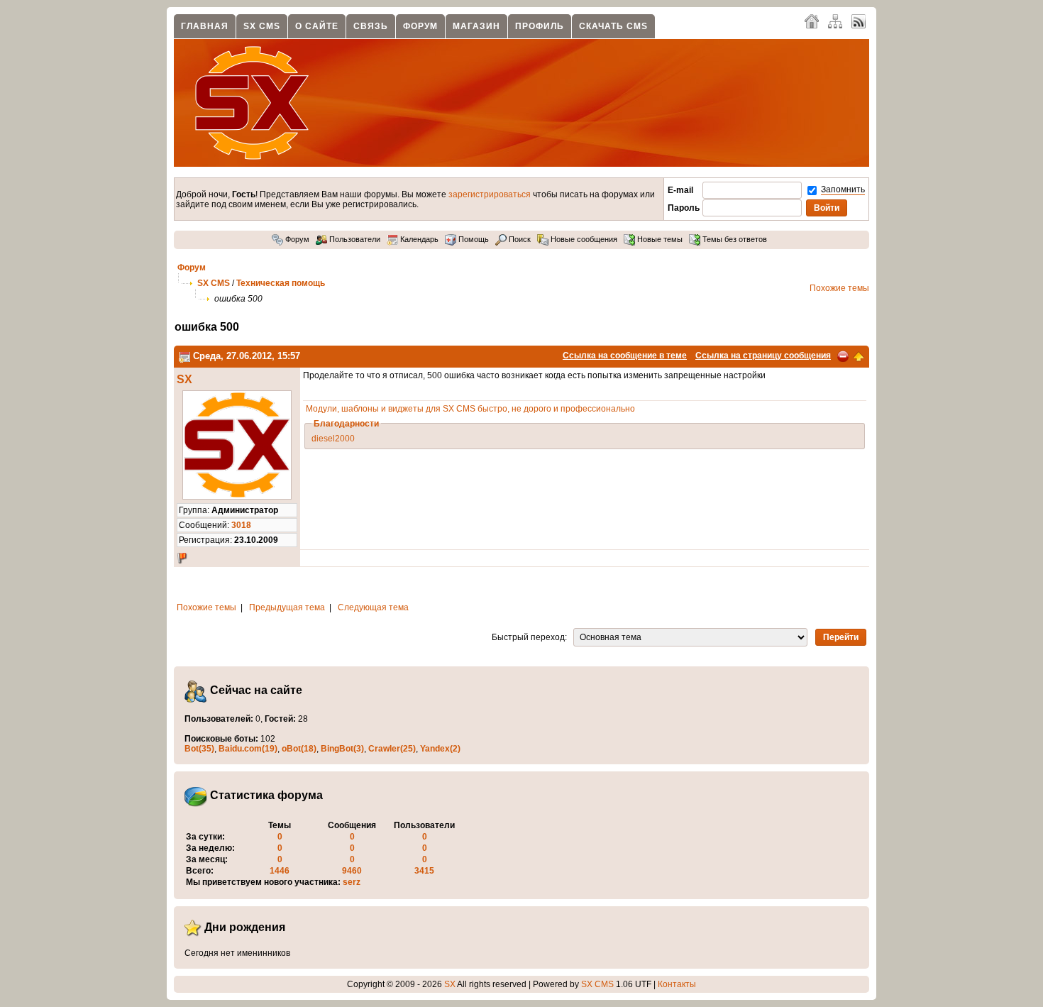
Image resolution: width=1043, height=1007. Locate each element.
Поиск (519, 239)
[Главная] (811, 20)
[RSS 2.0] (858, 20)
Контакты (677, 984)
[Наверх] (858, 356)
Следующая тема (373, 607)
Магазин (476, 26)
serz (351, 882)
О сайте (316, 26)
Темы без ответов (733, 239)
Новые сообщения (582, 239)
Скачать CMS (613, 26)
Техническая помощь (280, 283)
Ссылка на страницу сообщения (763, 356)
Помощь (472, 239)
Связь (370, 26)
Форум (420, 26)
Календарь (418, 239)
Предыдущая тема (287, 607)
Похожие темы (839, 288)
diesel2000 (333, 439)
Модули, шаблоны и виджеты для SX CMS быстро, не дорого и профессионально (470, 409)
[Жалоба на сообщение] (843, 356)
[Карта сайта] (835, 20)
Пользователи (353, 239)
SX (184, 379)
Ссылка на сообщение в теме (625, 356)
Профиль (539, 26)
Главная (204, 26)
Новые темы (659, 239)
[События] (184, 356)
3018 (241, 525)
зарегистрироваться (489, 194)
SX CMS (261, 26)
